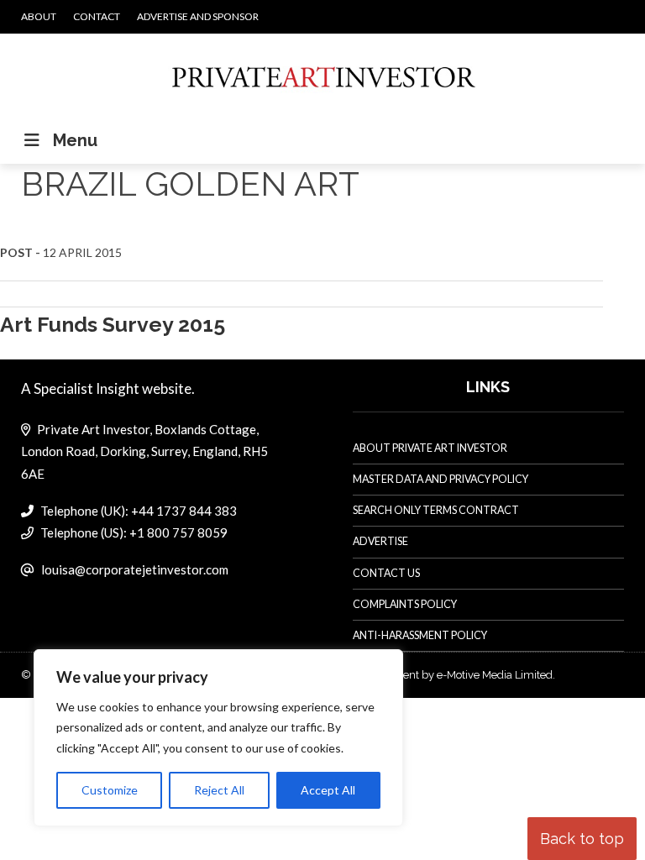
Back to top (582, 838)
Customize (109, 790)
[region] (218, 738)
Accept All (328, 790)
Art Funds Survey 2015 (112, 324)
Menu (75, 140)
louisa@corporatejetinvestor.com (134, 569)
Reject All (219, 790)
